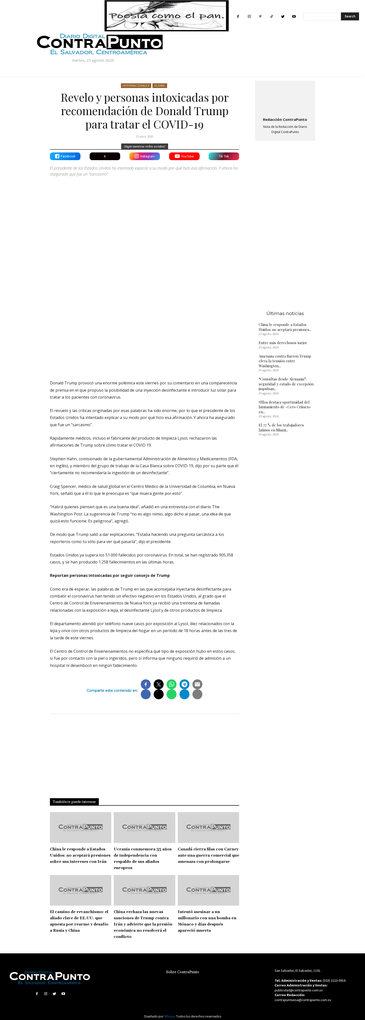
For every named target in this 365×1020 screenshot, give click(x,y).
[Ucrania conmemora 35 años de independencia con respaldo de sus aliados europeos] (144, 827)
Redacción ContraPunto (285, 119)
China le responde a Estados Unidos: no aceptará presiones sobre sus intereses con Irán (80, 855)
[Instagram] (249, 16)
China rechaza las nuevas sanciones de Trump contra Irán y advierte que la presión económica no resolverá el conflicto (143, 924)
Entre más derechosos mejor (283, 342)
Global (159, 85)
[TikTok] (271, 16)
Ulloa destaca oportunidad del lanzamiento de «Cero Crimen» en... (285, 407)
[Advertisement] (144, 333)
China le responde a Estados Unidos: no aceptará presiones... (285, 327)
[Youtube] (294, 16)
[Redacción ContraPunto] (285, 98)
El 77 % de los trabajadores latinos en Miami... (281, 427)
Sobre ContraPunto (182, 972)
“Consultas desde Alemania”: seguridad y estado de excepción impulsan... (286, 383)
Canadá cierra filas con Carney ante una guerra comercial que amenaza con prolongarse (208, 855)
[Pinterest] (260, 16)
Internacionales (136, 85)
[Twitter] (282, 16)
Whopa (169, 1016)
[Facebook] (238, 16)
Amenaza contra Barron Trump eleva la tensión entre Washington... (285, 361)
